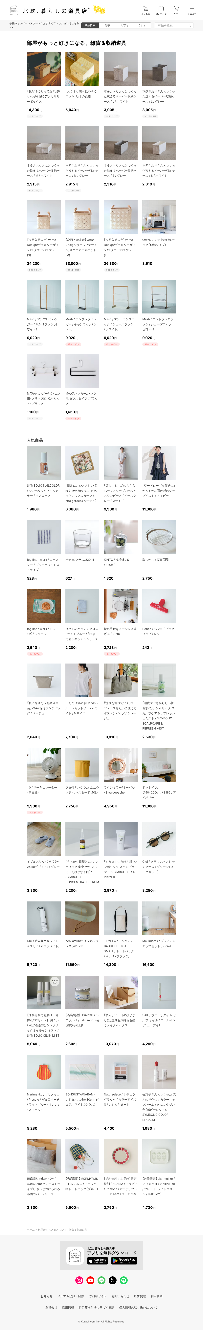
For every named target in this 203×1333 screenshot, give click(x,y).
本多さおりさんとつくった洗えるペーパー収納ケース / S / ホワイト (158, 171)
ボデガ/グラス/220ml (79, 560)
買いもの (145, 14)
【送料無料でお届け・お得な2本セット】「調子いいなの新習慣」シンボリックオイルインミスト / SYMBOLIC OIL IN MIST (43, 1025)
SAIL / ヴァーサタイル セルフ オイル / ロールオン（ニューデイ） (159, 1020)
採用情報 (68, 1307)
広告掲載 (140, 1296)
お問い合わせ (120, 1296)
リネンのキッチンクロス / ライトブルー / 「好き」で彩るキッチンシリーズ (81, 634)
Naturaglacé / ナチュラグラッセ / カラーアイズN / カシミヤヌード (120, 1099)
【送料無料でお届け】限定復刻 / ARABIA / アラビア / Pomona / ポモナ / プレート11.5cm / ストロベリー (121, 1189)
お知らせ (47, 1296)
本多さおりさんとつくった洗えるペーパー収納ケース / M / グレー (81, 171)
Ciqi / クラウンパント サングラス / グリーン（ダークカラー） (158, 867)
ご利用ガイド (98, 1296)
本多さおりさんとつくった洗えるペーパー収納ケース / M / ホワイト (43, 171)
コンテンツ (161, 14)
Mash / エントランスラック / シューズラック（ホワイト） (119, 324)
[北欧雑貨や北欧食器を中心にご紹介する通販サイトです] (55, 10)
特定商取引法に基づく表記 (96, 1307)
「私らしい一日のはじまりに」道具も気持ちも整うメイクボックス (119, 1020)
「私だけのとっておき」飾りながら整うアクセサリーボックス (43, 96)
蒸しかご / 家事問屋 (155, 560)
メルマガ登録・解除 (70, 1296)
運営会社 (51, 1307)
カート (176, 14)
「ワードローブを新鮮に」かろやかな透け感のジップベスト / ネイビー (158, 491)
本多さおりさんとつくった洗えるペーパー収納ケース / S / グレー (120, 171)
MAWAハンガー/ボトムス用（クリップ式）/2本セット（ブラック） (44, 399)
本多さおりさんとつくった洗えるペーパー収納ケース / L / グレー (158, 96)
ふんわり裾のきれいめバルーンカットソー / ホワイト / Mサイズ (81, 708)
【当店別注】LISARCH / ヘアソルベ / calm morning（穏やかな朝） (82, 1020)
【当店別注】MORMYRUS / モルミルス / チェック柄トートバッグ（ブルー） (81, 1184)
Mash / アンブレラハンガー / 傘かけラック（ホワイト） (42, 324)
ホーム (31, 1229)
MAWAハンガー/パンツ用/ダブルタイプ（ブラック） (81, 399)
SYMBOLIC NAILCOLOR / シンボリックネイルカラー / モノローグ (43, 491)
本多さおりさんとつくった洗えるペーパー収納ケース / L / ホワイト (120, 96)
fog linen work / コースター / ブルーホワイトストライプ (43, 565)
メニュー (192, 14)
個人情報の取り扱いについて (138, 1307)
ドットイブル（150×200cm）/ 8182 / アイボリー (159, 792)
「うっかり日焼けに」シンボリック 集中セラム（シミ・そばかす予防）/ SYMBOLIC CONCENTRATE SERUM (82, 872)
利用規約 (157, 1296)
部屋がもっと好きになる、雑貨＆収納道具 (62, 1229)
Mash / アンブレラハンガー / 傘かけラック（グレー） (80, 324)
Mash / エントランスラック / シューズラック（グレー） (157, 324)
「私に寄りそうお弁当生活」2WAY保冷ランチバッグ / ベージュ (43, 708)
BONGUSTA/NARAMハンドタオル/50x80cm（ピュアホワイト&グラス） (82, 1099)
